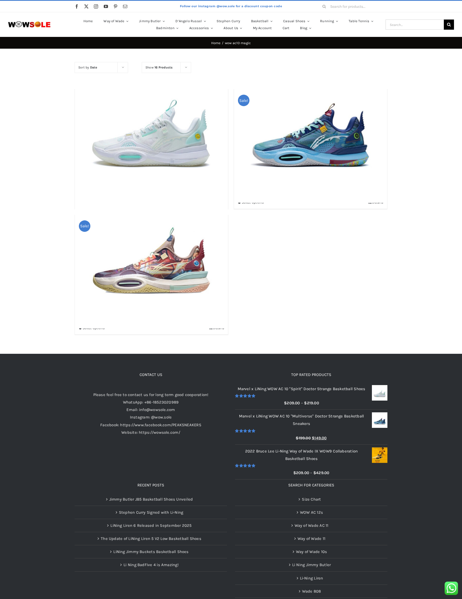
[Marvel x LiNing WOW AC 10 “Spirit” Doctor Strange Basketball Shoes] (151, 126)
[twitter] (86, 6)
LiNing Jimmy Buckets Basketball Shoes (150, 551)
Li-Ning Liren (311, 578)
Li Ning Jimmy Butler (311, 564)
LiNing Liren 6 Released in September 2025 (150, 525)
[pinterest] (115, 6)
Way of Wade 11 (311, 538)
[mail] (125, 6)
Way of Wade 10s (311, 551)
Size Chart (311, 499)
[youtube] (106, 6)
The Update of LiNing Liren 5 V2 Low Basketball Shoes (151, 538)
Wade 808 (311, 591)
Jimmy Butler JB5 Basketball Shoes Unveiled (151, 499)
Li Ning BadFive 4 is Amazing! (151, 564)
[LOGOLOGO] (29, 23)
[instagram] (96, 6)
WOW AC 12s (311, 512)
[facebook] (77, 6)
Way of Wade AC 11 (312, 525)
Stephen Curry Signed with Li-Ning (151, 512)
